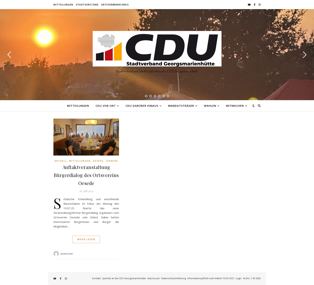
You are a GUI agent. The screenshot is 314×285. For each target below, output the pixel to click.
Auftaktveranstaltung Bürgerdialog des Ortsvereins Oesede (86, 175)
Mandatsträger (181, 105)
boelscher (66, 253)
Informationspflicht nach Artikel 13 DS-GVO (210, 278)
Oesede (98, 160)
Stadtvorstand (87, 4)
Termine (112, 160)
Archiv (246, 278)
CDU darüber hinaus (142, 105)
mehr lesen (86, 239)
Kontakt (96, 278)
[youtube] (249, 4)
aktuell (61, 160)
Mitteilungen (63, 4)
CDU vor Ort (106, 105)
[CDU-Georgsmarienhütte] (157, 48)
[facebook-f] (255, 4)
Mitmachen (235, 105)
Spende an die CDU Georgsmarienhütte (124, 278)
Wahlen (210, 105)
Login (238, 278)
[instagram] (260, 4)
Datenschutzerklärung (173, 278)
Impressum (153, 278)
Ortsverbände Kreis (115, 4)
